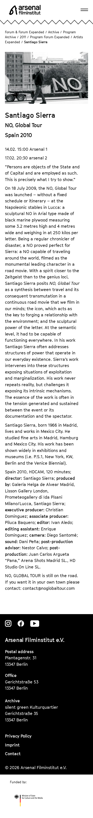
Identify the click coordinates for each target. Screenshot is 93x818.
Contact (13, 753)
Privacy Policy (18, 736)
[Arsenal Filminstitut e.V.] (25, 10)
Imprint (12, 745)
